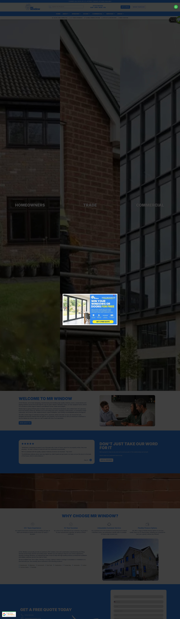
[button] (114, 295)
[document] (90, 309)
